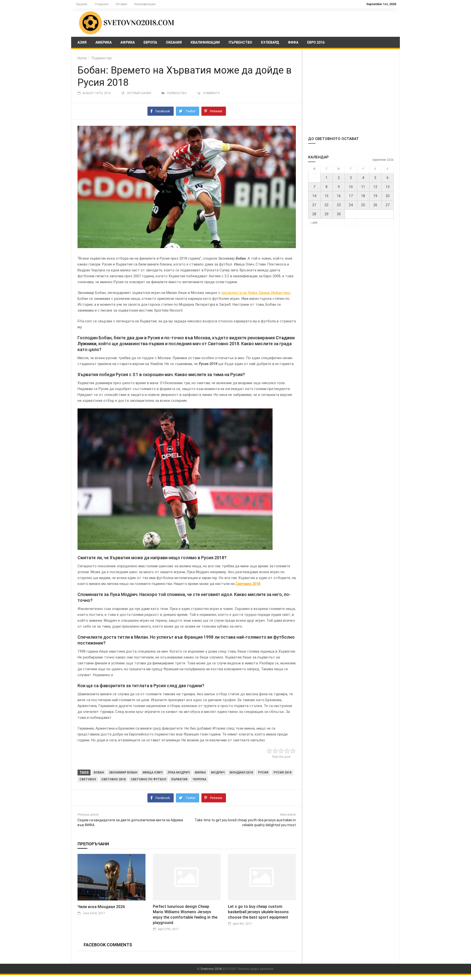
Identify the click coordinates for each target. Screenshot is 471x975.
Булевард (270, 42)
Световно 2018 (113, 779)
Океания (174, 42)
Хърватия (179, 779)
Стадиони (101, 4)
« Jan (313, 222)
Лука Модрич (179, 772)
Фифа (293, 42)
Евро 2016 (316, 42)
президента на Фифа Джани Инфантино (255, 293)
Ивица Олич (152, 772)
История (121, 4)
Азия (82, 42)
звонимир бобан (123, 772)
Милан (200, 772)
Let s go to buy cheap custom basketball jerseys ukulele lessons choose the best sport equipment (258, 912)
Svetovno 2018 (211, 969)
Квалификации (145, 4)
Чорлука (199, 779)
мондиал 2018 (241, 772)
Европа (150, 42)
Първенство (240, 42)
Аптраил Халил (139, 93)
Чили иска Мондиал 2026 (101, 906)
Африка (127, 42)
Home (82, 58)
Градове (81, 4)
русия (263, 772)
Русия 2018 (282, 772)
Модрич (217, 772)
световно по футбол (148, 779)
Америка (103, 42)
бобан (99, 772)
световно (87, 779)
